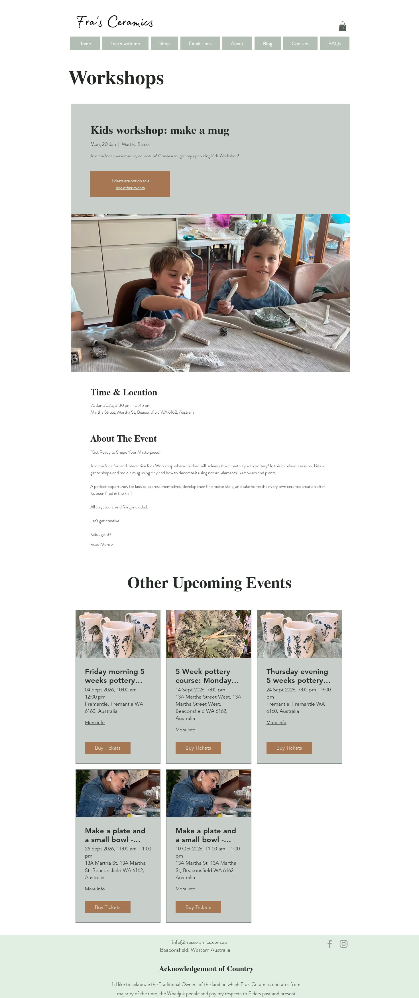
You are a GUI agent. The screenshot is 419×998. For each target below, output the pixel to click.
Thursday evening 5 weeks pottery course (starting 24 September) (299, 676)
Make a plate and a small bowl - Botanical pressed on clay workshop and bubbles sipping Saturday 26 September (116, 835)
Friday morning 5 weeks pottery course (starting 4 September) (115, 676)
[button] (343, 26)
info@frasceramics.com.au (199, 942)
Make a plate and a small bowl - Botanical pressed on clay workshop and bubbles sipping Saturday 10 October (206, 835)
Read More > (101, 544)
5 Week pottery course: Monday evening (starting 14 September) (205, 676)
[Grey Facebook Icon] (329, 944)
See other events (130, 187)
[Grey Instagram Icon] (343, 944)
